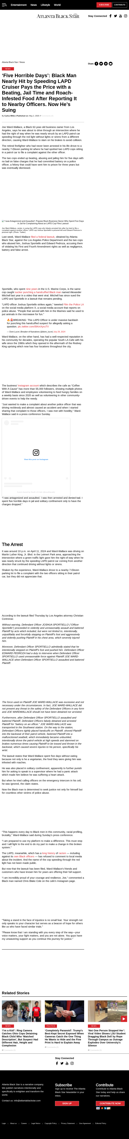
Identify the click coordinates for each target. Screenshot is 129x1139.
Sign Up (67, 1103)
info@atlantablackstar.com (27, 1100)
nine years (32, 289)
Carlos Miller (9, 116)
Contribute (119, 5)
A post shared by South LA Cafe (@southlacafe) (36, 492)
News (34, 5)
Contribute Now (110, 1103)
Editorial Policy (100, 1123)
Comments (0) (47, 116)
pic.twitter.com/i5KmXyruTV (33, 326)
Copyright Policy (51, 1123)
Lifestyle (45, 5)
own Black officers (24, 856)
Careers (24, 1123)
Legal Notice (35, 1123)
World (57, 5)
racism (62, 853)
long (44, 853)
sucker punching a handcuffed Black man (38, 292)
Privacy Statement (68, 1123)
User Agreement (85, 1123)
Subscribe (104, 5)
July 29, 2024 (59, 332)
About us (13, 1123)
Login (4, 1123)
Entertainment (19, 5)
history (51, 853)
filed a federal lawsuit (42, 236)
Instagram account (28, 385)
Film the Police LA (74, 304)
